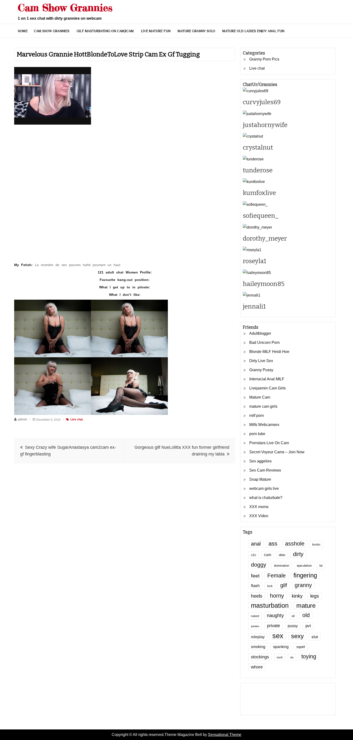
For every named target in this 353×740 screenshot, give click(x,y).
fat (321, 565)
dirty (298, 554)
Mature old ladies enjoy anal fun (253, 31)
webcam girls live (264, 488)
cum (267, 554)
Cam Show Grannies (65, 7)
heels (256, 596)
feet (255, 575)
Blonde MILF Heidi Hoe (269, 352)
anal (256, 544)
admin (22, 419)
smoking (258, 646)
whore (257, 667)
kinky (297, 596)
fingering (305, 575)
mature (306, 605)
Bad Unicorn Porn (264, 342)
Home (23, 31)
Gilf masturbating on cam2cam (105, 31)
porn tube (257, 434)
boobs (316, 544)
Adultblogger (260, 333)
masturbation (270, 605)
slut (314, 637)
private (273, 625)
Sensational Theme (224, 735)
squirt (300, 647)
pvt (308, 626)
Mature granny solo (196, 31)
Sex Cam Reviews (265, 470)
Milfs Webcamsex (264, 425)
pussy (293, 626)
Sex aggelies (260, 461)
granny (303, 585)
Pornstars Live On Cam (269, 443)
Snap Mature (260, 479)
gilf (283, 585)
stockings (260, 657)
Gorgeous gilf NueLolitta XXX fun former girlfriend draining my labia (181, 450)
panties (255, 626)
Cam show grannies (51, 31)
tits (292, 657)
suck (280, 657)
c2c (253, 555)
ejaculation (304, 565)
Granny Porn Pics (264, 59)
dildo (282, 555)
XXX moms (258, 507)
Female (276, 575)
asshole (294, 543)
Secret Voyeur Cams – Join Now (276, 452)
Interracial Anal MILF (266, 379)
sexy (297, 636)
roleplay (258, 637)
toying (308, 656)
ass (272, 543)
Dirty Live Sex (261, 361)
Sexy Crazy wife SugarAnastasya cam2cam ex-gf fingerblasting (68, 450)
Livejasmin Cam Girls (267, 388)
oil (293, 616)
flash (255, 585)
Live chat (76, 419)
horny (277, 596)
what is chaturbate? (265, 498)
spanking (281, 647)
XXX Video (258, 516)
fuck (270, 586)
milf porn (256, 415)
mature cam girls (263, 406)
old (306, 615)
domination (281, 565)
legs (314, 596)
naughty (275, 615)
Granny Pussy (261, 370)
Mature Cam (259, 397)
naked (255, 616)
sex (277, 635)
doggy (258, 565)
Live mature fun (155, 31)
